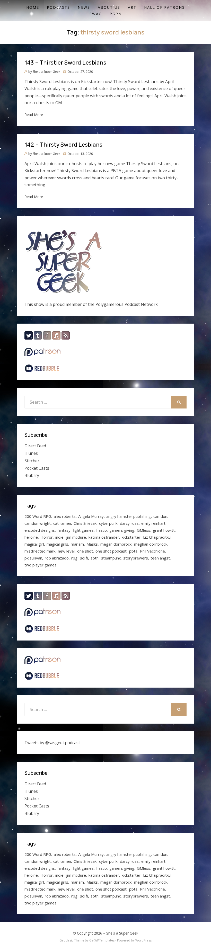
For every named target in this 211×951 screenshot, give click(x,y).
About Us (109, 7)
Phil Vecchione (152, 551)
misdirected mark (39, 551)
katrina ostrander (104, 537)
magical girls (57, 544)
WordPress (143, 940)
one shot (85, 551)
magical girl (34, 544)
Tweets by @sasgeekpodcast (52, 742)
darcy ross (129, 523)
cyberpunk (108, 523)
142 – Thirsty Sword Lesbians (63, 144)
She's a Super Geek (122, 933)
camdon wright (37, 523)
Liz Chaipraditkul (157, 537)
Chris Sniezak (85, 523)
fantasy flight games (75, 530)
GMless (143, 530)
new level (66, 551)
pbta (133, 551)
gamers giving (121, 530)
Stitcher (31, 461)
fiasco (101, 530)
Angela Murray (91, 516)
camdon (160, 516)
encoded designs (39, 530)
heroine (31, 537)
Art (132, 7)
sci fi (84, 558)
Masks (92, 544)
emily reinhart (153, 523)
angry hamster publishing (128, 516)
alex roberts (65, 516)
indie (59, 537)
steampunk (111, 558)
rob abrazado (57, 558)
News (84, 7)
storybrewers (135, 558)
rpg (74, 558)
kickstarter (131, 537)
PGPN (116, 13)
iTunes (31, 453)
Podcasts (58, 7)
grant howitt (164, 530)
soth (95, 558)
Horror (46, 537)
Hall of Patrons (164, 7)
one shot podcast (111, 551)
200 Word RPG (37, 516)
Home (32, 7)
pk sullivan (33, 558)
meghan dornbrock (150, 544)
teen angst (160, 558)
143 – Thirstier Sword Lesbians (65, 62)
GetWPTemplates (102, 940)
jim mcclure (76, 537)
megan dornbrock (115, 544)
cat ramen (62, 523)
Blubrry (31, 475)
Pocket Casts (36, 468)
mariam (77, 544)
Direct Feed (35, 446)
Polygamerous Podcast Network (126, 304)
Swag (96, 13)
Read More (33, 114)
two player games (40, 564)
